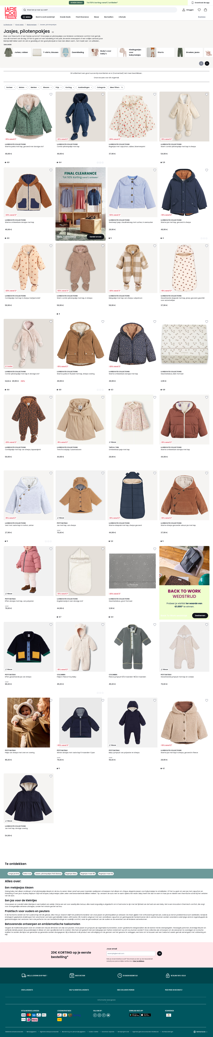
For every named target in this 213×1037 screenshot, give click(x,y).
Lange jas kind (13, 874)
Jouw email (111, 949)
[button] (205, 10)
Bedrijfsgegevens (31, 1032)
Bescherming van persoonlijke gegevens (74, 1032)
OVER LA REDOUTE (27, 990)
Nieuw (96, 17)
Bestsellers (108, 17)
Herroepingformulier (123, 1032)
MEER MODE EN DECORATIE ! (174, 990)
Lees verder (8, 44)
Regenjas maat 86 (88, 874)
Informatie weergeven (107, 1000)
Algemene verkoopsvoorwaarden (49, 1032)
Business (201, 17)
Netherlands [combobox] (200, 1032)
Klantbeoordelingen (167, 1032)
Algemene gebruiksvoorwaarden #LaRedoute (145, 1032)
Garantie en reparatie (108, 1032)
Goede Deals (65, 17)
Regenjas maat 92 (106, 874)
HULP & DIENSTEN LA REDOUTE (79, 990)
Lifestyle (122, 17)
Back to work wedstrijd (45, 17)
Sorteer (9, 87)
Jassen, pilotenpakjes (48, 25)
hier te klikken (138, 961)
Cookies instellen (94, 1032)
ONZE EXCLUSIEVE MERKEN (125, 990)
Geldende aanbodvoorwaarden (14, 1032)
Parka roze (27, 874)
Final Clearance (82, 17)
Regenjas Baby (71, 874)
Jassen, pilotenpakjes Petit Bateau (48, 874)
